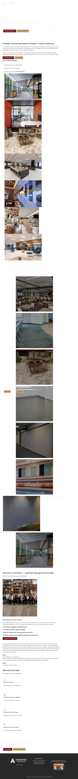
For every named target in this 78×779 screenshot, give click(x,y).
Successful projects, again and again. (14, 629)
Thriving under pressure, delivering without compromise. (20, 635)
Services (36, 2)
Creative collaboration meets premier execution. (18, 632)
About (30, 2)
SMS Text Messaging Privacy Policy (58, 760)
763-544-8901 (19, 765)
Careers (64, 2)
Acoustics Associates (33, 776)
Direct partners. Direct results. (12, 620)
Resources (57, 2)
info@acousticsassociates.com (39, 763)
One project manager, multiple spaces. (15, 627)
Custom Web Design (48, 776)
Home (25, 2)
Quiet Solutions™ (46, 2)
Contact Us (71, 2)
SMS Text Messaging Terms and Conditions (58, 761)
